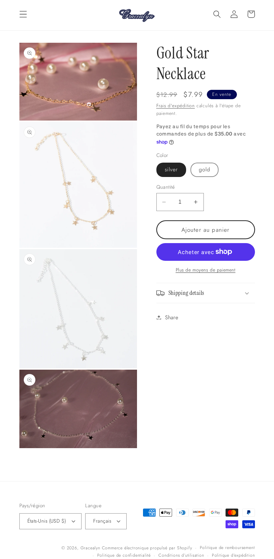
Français (102, 521)
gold (205, 169)
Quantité (165, 187)
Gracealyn (90, 548)
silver (171, 169)
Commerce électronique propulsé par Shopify (147, 548)
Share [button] (171, 317)
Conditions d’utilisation (181, 555)
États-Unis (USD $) (46, 521)
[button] (23, 14)
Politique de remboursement (227, 547)
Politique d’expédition (233, 555)
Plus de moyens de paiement (206, 270)
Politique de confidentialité (124, 555)
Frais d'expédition (175, 105)
